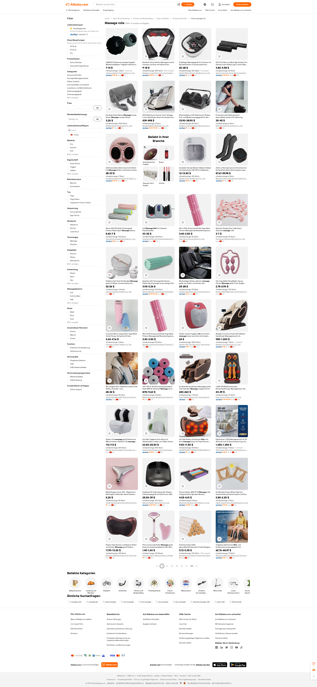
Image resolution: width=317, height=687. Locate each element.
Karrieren (74, 633)
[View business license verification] (181, 683)
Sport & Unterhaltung (121, 18)
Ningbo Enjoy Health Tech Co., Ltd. (192, 178)
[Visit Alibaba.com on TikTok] (241, 647)
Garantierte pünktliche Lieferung (119, 629)
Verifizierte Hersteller (151, 619)
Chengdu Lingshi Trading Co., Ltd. (119, 344)
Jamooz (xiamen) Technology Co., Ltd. (120, 73)
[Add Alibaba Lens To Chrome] (109, 664)
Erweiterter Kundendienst (117, 633)
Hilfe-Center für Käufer (188, 619)
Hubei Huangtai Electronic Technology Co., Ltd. (158, 450)
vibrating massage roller (201, 602)
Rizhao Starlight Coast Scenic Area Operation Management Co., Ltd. (158, 292)
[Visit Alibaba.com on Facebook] (216, 647)
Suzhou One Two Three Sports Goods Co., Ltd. (232, 73)
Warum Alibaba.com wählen (81, 619)
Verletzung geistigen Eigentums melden (194, 638)
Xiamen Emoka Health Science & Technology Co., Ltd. (122, 397)
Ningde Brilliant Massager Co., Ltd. (155, 126)
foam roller (221, 602)
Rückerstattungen (186, 633)
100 (191, 566)
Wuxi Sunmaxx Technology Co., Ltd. (229, 126)
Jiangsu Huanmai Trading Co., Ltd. (119, 292)
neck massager (128, 602)
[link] (314, 663)
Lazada (156, 676)
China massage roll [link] (198, 18)
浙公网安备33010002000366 (199, 683)
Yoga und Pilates (162, 18)
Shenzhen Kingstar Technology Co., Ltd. (194, 503)
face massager (180, 602)
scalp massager (110, 602)
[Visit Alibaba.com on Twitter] (226, 647)
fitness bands (236, 602)
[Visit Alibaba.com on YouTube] (236, 647)
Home (107, 18)
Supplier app (155, 665)
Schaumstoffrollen (180, 18)
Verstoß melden (185, 643)
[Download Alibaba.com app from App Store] (219, 664)
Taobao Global (166, 676)
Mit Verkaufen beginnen (224, 624)
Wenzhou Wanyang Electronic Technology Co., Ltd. (122, 555)
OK (97, 108)
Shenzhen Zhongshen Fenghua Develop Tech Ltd (195, 555)
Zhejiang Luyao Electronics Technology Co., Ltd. (158, 73)
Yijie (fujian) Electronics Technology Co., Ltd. (232, 450)
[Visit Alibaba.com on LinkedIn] (221, 647)
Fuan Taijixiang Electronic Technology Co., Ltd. (195, 397)
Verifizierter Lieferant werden (226, 633)
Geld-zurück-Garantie (115, 624)
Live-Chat (183, 624)
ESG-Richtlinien (77, 629)
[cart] (213, 5)
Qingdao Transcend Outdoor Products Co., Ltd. (158, 344)
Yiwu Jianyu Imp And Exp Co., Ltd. (191, 239)
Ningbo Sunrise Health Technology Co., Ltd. (122, 450)
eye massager (163, 602)
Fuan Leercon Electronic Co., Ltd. (228, 397)
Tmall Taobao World (144, 676)
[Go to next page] (196, 566)
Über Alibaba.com (78, 614)
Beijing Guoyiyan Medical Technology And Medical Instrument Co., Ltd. (158, 397)
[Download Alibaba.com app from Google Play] (238, 664)
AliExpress (121, 676)
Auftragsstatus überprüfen (225, 629)
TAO (175, 676)
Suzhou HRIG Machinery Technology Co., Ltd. (232, 292)
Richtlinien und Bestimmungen (119, 645)
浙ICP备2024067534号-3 (221, 683)
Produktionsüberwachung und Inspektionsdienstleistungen (118, 639)
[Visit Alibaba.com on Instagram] (231, 647)
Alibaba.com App (203, 665)
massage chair (76, 602)
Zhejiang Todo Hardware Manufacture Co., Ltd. (195, 126)
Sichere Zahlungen (114, 619)
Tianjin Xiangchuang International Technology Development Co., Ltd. (122, 503)
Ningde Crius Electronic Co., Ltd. (228, 344)
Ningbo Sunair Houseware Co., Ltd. (119, 126)
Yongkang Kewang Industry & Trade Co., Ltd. (122, 178)
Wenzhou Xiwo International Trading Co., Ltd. (232, 178)
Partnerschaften (221, 638)
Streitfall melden (185, 629)
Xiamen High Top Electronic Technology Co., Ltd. (195, 344)
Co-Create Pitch (77, 624)
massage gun (93, 602)
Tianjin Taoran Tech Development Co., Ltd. (232, 503)
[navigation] (84, 292)
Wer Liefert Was (194, 676)
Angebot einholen (150, 624)
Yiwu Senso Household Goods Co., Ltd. (120, 239)
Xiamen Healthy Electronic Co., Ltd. (155, 503)
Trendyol (182, 676)
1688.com (131, 676)
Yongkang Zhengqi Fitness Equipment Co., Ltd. (158, 239)
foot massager (146, 602)
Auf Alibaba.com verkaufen (225, 619)
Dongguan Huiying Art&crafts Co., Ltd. (230, 239)
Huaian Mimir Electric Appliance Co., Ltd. (194, 73)
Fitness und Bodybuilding (143, 18)
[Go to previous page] (157, 566)
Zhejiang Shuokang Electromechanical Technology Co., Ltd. (195, 292)
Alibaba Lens (76, 665)
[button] (178, 4)
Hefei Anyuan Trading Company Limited (157, 555)
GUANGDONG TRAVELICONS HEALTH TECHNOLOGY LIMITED (195, 450)
